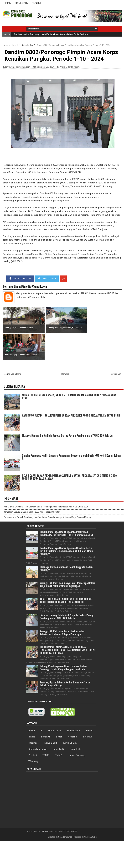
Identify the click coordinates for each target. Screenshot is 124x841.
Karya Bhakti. (70, 743)
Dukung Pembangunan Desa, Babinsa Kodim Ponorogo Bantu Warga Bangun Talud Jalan (63, 667)
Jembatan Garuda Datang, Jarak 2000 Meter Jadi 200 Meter (32, 512)
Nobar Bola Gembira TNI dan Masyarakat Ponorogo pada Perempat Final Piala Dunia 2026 (46, 507)
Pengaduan (36, 3)
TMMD (45, 755)
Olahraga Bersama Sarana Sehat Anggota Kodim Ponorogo (66, 568)
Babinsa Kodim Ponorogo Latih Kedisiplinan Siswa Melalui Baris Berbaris (51, 34)
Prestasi (32, 755)
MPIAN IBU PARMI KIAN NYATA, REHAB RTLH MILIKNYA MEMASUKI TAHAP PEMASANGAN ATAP (69, 396)
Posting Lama (116, 374)
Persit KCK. (75, 749)
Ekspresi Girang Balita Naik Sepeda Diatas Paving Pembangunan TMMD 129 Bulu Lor (68, 435)
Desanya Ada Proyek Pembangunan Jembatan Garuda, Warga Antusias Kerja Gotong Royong (47, 517)
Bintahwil (45, 736)
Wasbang (33, 761)
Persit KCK (58, 749)
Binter (59, 736)
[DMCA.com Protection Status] (62, 712)
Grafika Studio (90, 837)
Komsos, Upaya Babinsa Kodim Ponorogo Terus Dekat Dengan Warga (65, 683)
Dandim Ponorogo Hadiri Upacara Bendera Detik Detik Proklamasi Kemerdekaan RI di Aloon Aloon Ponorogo (66, 551)
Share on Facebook (22, 278)
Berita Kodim (73, 67)
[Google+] (63, 278)
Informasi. (33, 743)
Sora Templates (65, 837)
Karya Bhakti (50, 743)
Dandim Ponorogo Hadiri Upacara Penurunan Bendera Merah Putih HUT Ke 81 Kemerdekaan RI (71, 457)
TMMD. (59, 755)
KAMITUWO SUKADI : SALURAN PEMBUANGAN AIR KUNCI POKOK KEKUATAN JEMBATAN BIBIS (71, 415)
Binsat (89, 730)
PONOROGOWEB (69, 831)
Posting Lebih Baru (12, 374)
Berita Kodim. (73, 730)
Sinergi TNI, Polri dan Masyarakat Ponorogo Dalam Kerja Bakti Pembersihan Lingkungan (67, 584)
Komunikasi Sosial (37, 749)
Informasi (87, 736)
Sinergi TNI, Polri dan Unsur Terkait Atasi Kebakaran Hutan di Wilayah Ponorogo (62, 632)
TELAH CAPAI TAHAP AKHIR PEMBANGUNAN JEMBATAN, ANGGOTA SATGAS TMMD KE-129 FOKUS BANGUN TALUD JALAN (69, 477)
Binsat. (31, 736)
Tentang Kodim (21, 3)
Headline (72, 736)
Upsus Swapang (77, 755)
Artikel (63, 67)
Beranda (7, 3)
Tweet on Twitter (49, 278)
